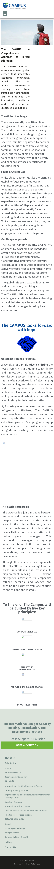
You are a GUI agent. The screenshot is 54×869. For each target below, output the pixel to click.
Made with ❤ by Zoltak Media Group (27, 864)
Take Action (11, 763)
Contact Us (10, 847)
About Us (10, 758)
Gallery (8, 842)
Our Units (9, 781)
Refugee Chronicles (15, 819)
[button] (5, 13)
